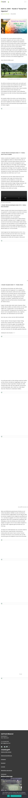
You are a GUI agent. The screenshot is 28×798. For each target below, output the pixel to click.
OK (8, 795)
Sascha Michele (6, 14)
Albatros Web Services (6, 752)
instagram (3, 759)
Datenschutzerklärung (6, 755)
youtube (3, 766)
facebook (3, 763)
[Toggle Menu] (25, 1)
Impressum (3, 774)
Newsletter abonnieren (6, 770)
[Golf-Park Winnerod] (5, 1)
